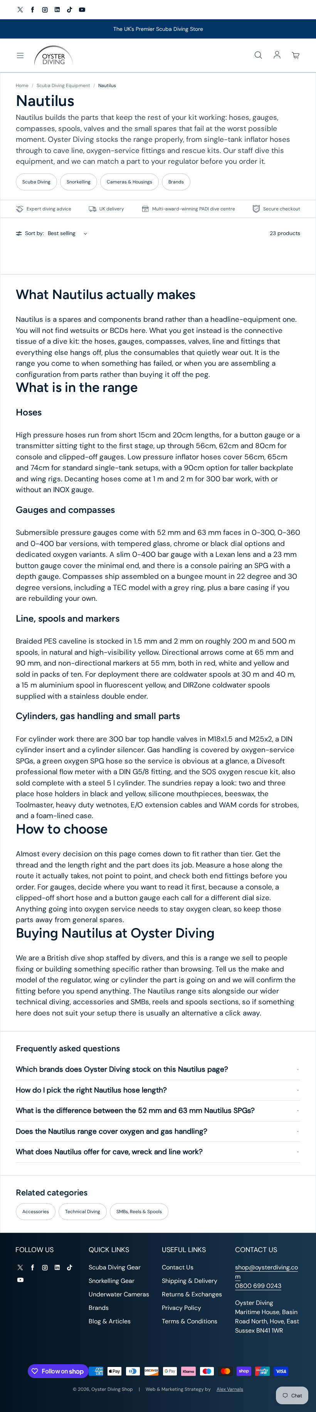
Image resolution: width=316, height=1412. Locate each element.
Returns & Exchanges (192, 1294)
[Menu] (20, 55)
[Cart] (296, 55)
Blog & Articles (110, 1321)
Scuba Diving (36, 182)
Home (22, 85)
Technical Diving (82, 1212)
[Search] (258, 55)
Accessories (35, 1212)
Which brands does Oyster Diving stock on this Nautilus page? (122, 1069)
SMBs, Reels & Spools (139, 1212)
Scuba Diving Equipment (63, 85)
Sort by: (34, 233)
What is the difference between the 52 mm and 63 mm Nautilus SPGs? (135, 1110)
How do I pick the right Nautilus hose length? (91, 1090)
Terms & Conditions (189, 1321)
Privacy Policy (181, 1308)
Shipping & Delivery (189, 1281)
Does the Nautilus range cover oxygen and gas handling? (111, 1131)
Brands (176, 182)
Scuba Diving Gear (115, 1267)
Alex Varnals (230, 1389)
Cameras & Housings (129, 182)
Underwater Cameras (119, 1294)
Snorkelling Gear (111, 1281)
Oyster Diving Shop (112, 1389)
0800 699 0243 (258, 1286)
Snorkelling (79, 182)
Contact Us (177, 1267)
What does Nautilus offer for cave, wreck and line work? (109, 1151)
